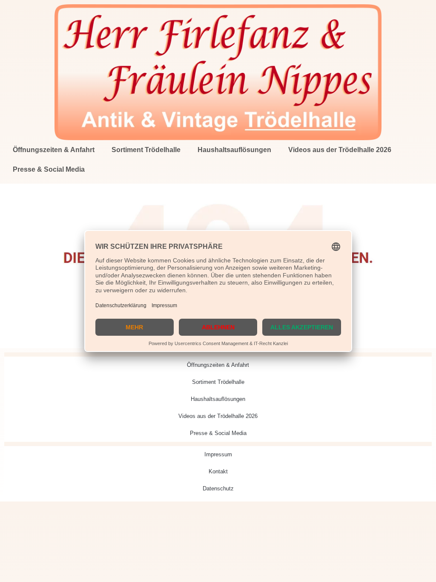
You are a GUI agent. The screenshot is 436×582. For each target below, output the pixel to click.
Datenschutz (218, 488)
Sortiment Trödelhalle (146, 149)
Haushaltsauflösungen (234, 149)
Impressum (218, 454)
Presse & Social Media (49, 169)
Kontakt (218, 471)
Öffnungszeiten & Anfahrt (54, 149)
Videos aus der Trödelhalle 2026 (339, 149)
